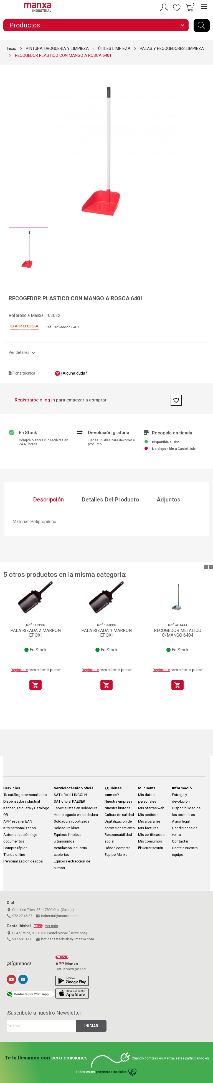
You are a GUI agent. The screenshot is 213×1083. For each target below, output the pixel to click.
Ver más (51, 926)
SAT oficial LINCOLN (70, 795)
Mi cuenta (147, 788)
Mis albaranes (149, 821)
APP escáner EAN (17, 821)
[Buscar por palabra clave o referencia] (202, 25)
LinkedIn (23, 979)
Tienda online (14, 854)
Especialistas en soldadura (75, 808)
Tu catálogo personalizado (25, 795)
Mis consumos (150, 841)
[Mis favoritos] (177, 7)
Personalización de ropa (23, 861)
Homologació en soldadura (76, 815)
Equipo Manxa (116, 854)
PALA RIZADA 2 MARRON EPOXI (35, 633)
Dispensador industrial (21, 801)
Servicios (11, 788)
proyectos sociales (111, 1072)
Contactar (180, 841)
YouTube (11, 979)
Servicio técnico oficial (74, 788)
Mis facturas (148, 828)
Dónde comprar (117, 848)
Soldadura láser (66, 828)
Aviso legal (181, 821)
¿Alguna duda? (74, 373)
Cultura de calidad (119, 815)
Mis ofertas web (151, 808)
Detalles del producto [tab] (110, 499)
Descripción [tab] (48, 499)
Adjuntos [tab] (168, 499)
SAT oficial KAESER (69, 801)
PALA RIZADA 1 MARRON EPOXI (106, 633)
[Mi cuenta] (165, 7)
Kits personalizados (19, 828)
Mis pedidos (148, 815)
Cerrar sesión (152, 848)
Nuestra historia (117, 808)
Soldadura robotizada (71, 821)
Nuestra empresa (118, 801)
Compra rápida (15, 848)
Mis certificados (151, 835)
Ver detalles (23, 352)
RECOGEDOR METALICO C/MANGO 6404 (177, 633)
